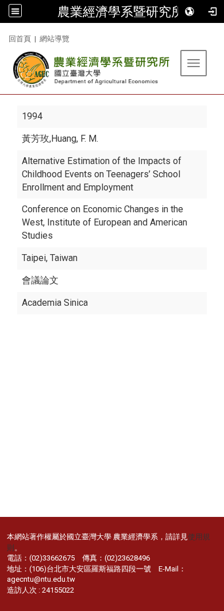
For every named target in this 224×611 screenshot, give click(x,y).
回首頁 (20, 38)
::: (4, 37)
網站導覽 (54, 38)
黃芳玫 (35, 138)
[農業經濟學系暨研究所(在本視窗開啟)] (92, 70)
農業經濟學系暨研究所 (120, 11)
